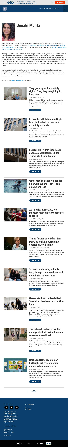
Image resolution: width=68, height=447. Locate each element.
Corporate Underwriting (28, 408)
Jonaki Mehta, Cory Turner (35, 247)
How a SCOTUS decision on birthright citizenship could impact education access (43, 363)
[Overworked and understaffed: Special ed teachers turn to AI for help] (15, 303)
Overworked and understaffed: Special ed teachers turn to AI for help (46, 301)
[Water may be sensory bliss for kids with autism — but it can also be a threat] (15, 186)
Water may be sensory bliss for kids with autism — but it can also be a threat (45, 183)
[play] (4, 9)
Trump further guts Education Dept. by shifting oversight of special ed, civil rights (45, 241)
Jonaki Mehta (32, 97)
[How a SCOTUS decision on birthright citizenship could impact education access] (15, 365)
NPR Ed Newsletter (17, 80)
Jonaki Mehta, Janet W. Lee (36, 190)
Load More (34, 391)
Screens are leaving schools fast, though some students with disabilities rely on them (46, 272)
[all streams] (65, 8)
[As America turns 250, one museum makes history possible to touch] (15, 214)
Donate (61, 3)
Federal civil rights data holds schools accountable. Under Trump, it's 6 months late (45, 153)
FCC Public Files (29, 404)
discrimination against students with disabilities (42, 45)
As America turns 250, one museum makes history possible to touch (46, 212)
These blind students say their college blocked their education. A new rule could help (46, 332)
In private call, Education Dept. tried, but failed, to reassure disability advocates (45, 122)
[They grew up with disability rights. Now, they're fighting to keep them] (15, 93)
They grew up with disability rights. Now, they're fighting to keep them (45, 91)
